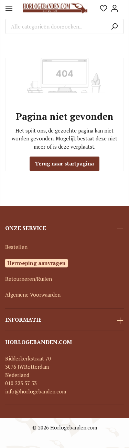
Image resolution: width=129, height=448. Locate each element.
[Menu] (9, 8)
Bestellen (16, 247)
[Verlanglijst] (103, 8)
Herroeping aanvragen (36, 263)
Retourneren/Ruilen (28, 279)
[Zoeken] (114, 26)
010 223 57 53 (21, 383)
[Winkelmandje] (121, 6)
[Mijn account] (114, 8)
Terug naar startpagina (64, 163)
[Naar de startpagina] (55, 8)
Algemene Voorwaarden (33, 294)
